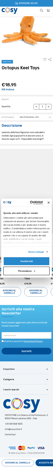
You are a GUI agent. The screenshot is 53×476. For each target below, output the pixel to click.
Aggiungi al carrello (13, 291)
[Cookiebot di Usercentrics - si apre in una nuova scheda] (31, 203)
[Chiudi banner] (49, 203)
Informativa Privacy (33, 341)
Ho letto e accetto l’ (23, 341)
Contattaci (10, 434)
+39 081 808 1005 (14, 424)
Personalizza (25, 271)
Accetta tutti (26, 261)
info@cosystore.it (13, 429)
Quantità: (6, 106)
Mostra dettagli (36, 251)
